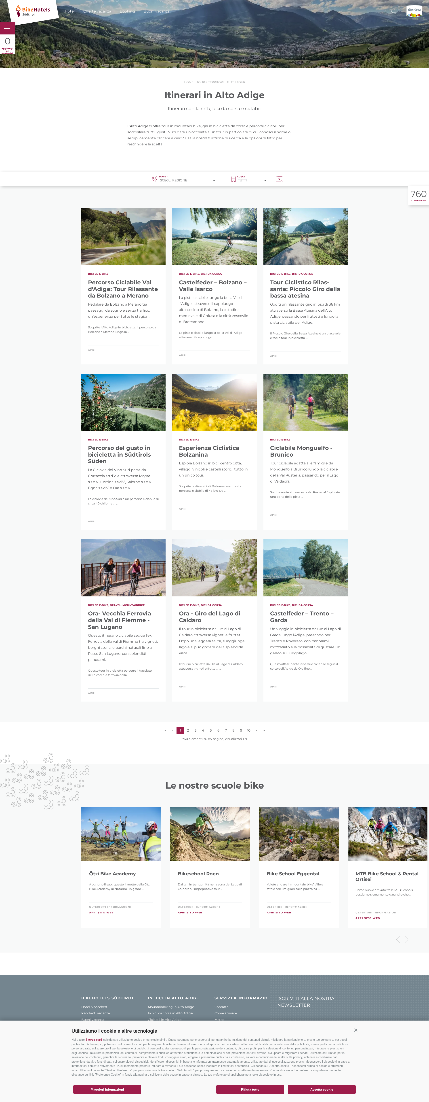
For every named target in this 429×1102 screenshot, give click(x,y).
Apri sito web (101, 912)
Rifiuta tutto (250, 1089)
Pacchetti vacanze (95, 1013)
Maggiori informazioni (107, 1089)
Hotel (70, 11)
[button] (356, 1030)
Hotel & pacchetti (94, 1007)
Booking (127, 11)
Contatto (221, 1007)
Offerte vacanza (97, 11)
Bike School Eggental (293, 873)
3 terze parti (94, 1039)
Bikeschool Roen (198, 873)
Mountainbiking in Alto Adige (171, 1007)
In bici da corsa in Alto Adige (170, 1013)
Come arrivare (225, 1013)
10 (248, 730)
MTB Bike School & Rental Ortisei (386, 876)
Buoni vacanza (157, 11)
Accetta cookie (321, 1089)
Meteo (219, 1020)
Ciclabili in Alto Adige (164, 1020)
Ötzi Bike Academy (112, 873)
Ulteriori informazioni (110, 906)
